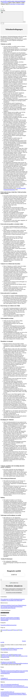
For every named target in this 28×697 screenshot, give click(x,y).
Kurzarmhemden (7, 679)
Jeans (15, 679)
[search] (3, 9)
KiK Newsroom (7, 600)
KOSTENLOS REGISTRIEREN (14, 592)
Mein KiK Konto (4, 617)
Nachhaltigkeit (15, 599)
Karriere (18, 1)
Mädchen (9, 625)
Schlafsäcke (18, 693)
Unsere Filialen (18, 605)
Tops (9, 673)
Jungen (13, 625)
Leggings (24, 670)
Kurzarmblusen (7, 672)
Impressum (17, 663)
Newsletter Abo (13, 1)
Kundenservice (4, 605)
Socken (20, 670)
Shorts (14, 693)
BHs (17, 670)
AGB (2, 663)
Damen (2, 625)
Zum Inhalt (3, 1)
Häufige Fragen (11, 605)
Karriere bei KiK (8, 599)
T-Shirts (2, 670)
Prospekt (8, 1)
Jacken (8, 670)
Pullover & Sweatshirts (15, 685)
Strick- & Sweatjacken (6, 684)
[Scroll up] (1, 579)
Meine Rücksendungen (11, 619)
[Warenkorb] (25, 22)
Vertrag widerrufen (5, 612)
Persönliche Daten (12, 617)
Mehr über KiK (15, 600)
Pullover (5, 670)
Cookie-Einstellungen (5, 610)
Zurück (14, 574)
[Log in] (12, 17)
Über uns (3, 599)
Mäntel (6, 673)
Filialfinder (22, 1)
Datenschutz (12, 663)
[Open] (1, 2)
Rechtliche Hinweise (10, 607)
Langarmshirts (6, 685)
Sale (15, 625)
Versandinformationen (13, 606)
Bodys (8, 691)
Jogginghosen (13, 670)
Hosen (12, 679)
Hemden (5, 694)
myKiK (6, 620)
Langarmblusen (14, 672)
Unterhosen (19, 694)
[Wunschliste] (23, 22)
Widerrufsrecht (6, 663)
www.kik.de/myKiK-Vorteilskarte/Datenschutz (14, 189)
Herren (5, 625)
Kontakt (20, 600)
